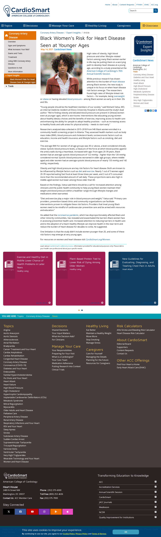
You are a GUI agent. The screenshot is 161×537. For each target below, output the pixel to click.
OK (126, 532)
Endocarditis (9, 371)
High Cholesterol (140, 89)
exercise (90, 171)
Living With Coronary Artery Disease (19, 62)
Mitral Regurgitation (13, 404)
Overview (12, 41)
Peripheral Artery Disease (143, 94)
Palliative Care (10, 413)
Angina (7, 330)
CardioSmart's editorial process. (62, 246)
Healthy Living (97, 25)
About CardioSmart (132, 340)
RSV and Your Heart (13, 426)
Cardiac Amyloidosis (13, 352)
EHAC (146, 4)
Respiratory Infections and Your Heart (21, 423)
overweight (119, 96)
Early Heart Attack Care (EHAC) (131, 367)
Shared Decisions (60, 330)
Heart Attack (138, 83)
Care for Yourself (94, 353)
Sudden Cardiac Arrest (14, 439)
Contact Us (122, 353)
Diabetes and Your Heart (143, 77)
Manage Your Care (63, 25)
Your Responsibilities (62, 350)
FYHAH (139, 4)
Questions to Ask (15, 68)
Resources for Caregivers (98, 363)
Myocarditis (9, 407)
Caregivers (124, 25)
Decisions (32, 25)
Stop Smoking (92, 339)
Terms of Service (99, 534)
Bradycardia (9, 346)
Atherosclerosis (11, 339)
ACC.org (154, 4)
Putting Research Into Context (66, 366)
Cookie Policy (69, 534)
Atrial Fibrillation (11, 342)
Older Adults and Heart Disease (18, 410)
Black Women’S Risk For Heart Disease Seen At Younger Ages (22, 80)
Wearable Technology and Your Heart (21, 458)
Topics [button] (8, 25)
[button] (2, 26)
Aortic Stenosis (11, 336)
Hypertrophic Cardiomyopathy (18, 394)
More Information (15, 71)
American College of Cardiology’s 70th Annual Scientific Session (105, 72)
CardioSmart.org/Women (98, 239)
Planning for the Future (97, 360)
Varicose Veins (10, 448)
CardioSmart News (63, 49)
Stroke (136, 97)
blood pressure (74, 99)
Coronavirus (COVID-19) (15, 365)
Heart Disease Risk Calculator (131, 333)
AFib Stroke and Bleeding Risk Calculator (136, 330)
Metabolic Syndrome (142, 91)
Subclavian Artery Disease (16, 436)
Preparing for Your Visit (63, 353)
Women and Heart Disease (16, 461)
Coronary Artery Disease (18, 35)
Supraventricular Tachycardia (17, 442)
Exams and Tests (15, 53)
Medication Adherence (62, 363)
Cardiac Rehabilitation (14, 355)
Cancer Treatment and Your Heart (20, 349)
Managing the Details (96, 356)
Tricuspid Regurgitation (15, 445)
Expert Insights (13, 75)
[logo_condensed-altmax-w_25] (45, 475)
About (114, 4)
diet (81, 171)
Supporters (122, 347)
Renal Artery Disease (13, 420)
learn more (42, 303)
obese (46, 99)
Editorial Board (124, 344)
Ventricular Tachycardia (15, 452)
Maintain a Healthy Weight (98, 333)
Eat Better (91, 330)
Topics (20, 316)
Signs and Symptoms (17, 45)
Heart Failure (10, 384)
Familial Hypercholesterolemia (18, 375)
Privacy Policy (82, 534)
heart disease (118, 81)
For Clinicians (58, 339)
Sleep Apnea (9, 429)
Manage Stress (93, 342)
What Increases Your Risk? (19, 49)
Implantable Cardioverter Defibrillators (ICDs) (25, 397)
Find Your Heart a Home (128, 364)
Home (107, 4)
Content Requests (126, 4)
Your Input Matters (61, 333)
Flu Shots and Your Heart (15, 378)
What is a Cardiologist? (62, 356)
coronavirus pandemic (68, 215)
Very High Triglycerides (142, 100)
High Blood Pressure (142, 86)
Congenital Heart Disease (16, 358)
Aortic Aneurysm (11, 333)
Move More (91, 336)
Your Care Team (59, 360)
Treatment (12, 57)
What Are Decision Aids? (63, 336)
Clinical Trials (58, 369)
